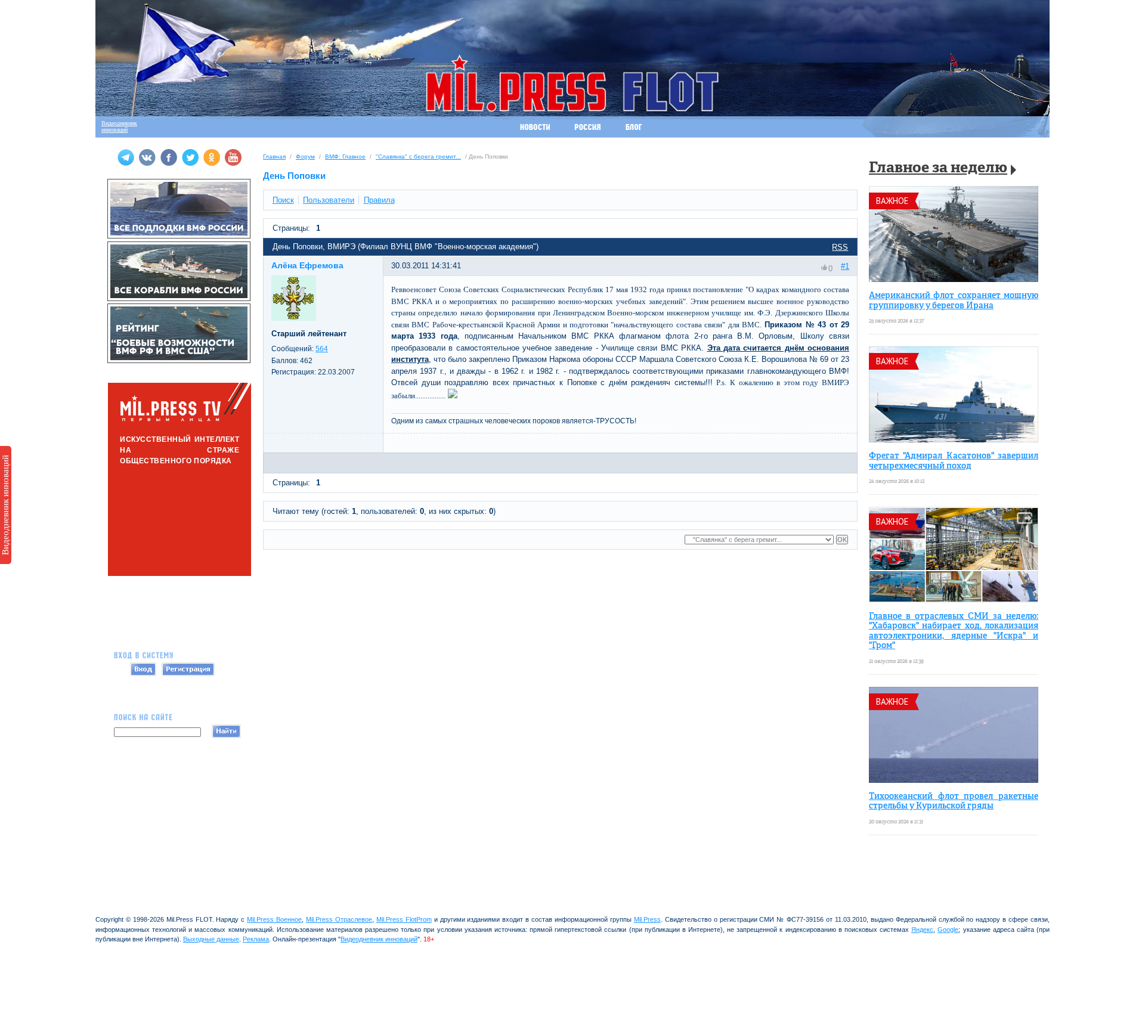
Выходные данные (211, 939)
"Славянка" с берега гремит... (418, 156)
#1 (845, 266)
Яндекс (922, 929)
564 (321, 349)
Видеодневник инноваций (5, 505)
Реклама (256, 939)
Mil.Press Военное (274, 919)
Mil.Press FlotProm (404, 919)
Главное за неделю (938, 168)
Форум (305, 156)
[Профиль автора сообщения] (293, 318)
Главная (274, 156)
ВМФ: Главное (345, 156)
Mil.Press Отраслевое (339, 919)
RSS (840, 247)
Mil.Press (647, 919)
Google (947, 929)
